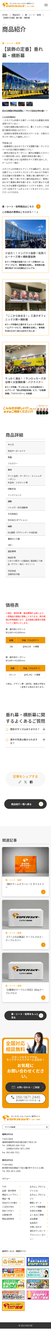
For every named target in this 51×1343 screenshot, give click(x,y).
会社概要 (34, 1218)
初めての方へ (8, 1210)
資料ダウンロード (38, 1230)
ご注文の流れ (8, 1206)
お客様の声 (7, 1214)
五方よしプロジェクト (38, 1196)
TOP (4, 1186)
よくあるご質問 (37, 1214)
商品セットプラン (10, 1194)
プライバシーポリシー (38, 1236)
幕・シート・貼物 (11, 43)
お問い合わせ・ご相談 (28, 1087)
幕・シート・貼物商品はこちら (18, 206)
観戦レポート (36, 1202)
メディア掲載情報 (37, 1206)
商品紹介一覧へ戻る (21, 804)
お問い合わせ (36, 1226)
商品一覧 (6, 1198)
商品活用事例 (8, 1218)
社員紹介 (34, 1222)
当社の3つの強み (9, 1202)
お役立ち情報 (36, 1210)
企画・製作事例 (9, 1190)
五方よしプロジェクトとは (38, 1188)
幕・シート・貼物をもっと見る (24, 1015)
